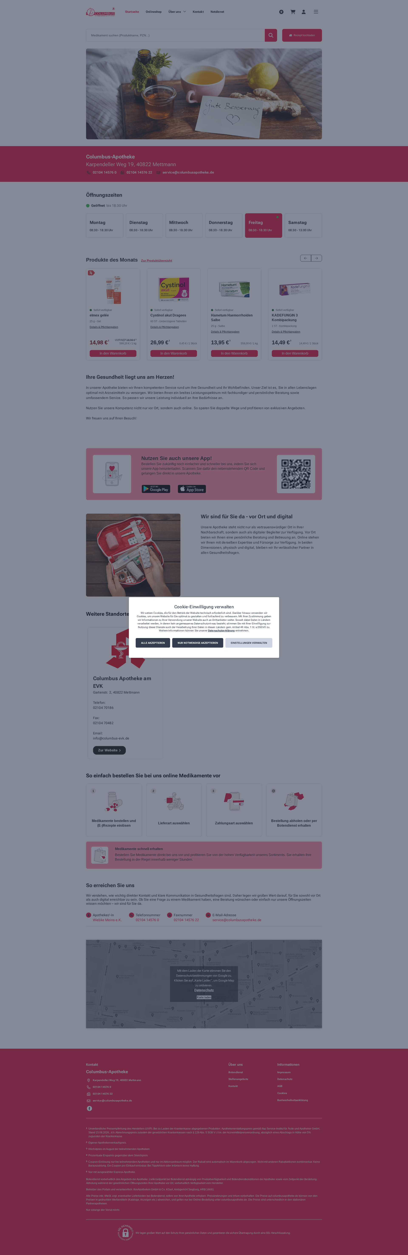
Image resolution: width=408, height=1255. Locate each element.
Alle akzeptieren (153, 642)
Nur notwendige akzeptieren (198, 642)
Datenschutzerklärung (221, 630)
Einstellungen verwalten (249, 642)
